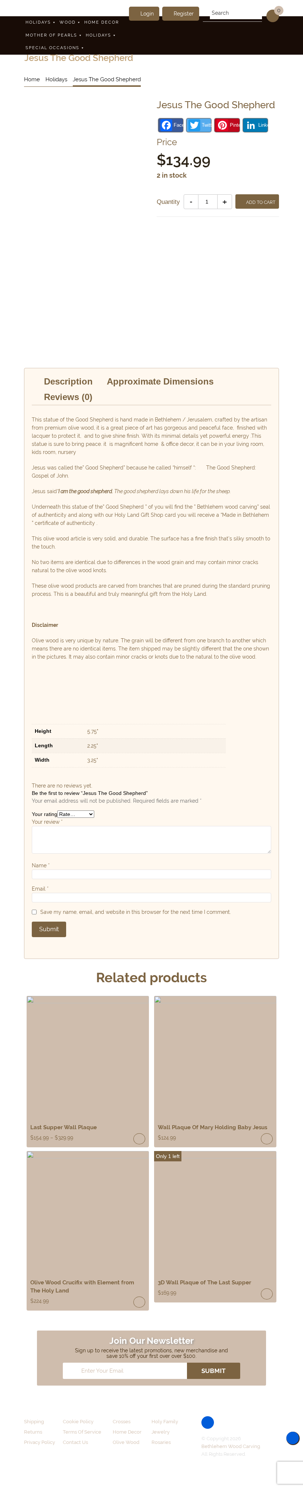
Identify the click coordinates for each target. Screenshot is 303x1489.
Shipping (34, 1421)
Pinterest (234, 125)
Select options (139, 1138)
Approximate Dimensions (160, 381)
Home (32, 79)
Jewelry (161, 1432)
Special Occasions (52, 47)
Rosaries (161, 1442)
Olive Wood (126, 1442)
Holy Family (165, 1421)
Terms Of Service (82, 1432)
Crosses (121, 1421)
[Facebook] (207, 1422)
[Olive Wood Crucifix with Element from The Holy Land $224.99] (88, 1212)
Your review (47, 822)
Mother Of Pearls (51, 35)
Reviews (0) (68, 397)
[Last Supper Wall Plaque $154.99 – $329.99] (88, 1057)
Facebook (178, 125)
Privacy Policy (39, 1442)
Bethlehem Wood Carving (230, 1446)
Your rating (44, 814)
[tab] (68, 381)
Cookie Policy (78, 1421)
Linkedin (263, 125)
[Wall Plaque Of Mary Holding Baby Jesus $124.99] (215, 1057)
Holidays (38, 22)
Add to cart (260, 202)
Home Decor (101, 22)
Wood (67, 22)
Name (41, 865)
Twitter (206, 125)
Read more (267, 1138)
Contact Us (75, 1442)
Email (40, 889)
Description (68, 381)
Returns (33, 1432)
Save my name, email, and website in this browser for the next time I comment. (135, 912)
